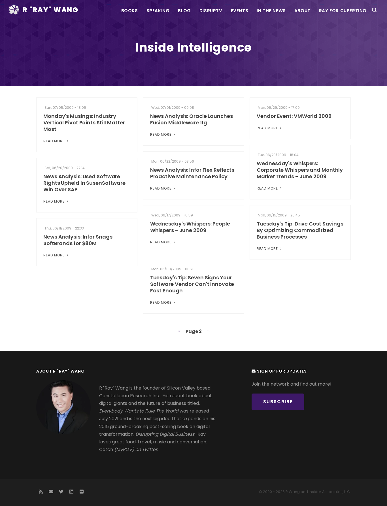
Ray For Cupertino (343, 11)
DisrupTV (210, 11)
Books (129, 11)
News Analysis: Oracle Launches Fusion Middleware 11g (191, 119)
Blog (184, 11)
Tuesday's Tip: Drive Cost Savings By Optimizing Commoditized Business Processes (300, 230)
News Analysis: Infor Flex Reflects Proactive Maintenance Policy (192, 173)
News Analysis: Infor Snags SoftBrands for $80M (77, 240)
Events (239, 11)
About (302, 11)
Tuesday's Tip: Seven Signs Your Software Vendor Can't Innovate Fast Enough (192, 284)
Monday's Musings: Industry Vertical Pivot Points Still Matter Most (84, 122)
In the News (271, 11)
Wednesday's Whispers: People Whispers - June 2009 (190, 227)
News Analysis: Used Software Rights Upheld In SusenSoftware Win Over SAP (84, 183)
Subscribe (278, 401)
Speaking (158, 11)
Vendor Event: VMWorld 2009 (294, 116)
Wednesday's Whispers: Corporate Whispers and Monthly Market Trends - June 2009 (300, 170)
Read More (54, 141)
